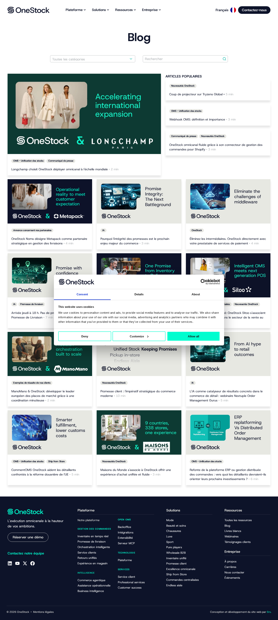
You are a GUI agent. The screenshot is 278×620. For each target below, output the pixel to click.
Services (124, 569)
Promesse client (176, 563)
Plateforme (125, 560)
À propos (230, 561)
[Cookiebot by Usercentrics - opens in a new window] (203, 282)
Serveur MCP (126, 543)
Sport (169, 542)
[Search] (224, 58)
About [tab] (196, 294)
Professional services (131, 582)
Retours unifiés (87, 558)
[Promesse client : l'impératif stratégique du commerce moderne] (139, 354)
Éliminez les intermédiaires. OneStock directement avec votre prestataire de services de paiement (228, 241)
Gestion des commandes (94, 528)
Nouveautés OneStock (183, 85)
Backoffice (124, 527)
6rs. (269, 612)
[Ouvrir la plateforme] (85, 10)
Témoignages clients (237, 542)
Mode (170, 520)
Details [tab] (139, 294)
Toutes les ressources (238, 520)
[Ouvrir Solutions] (108, 10)
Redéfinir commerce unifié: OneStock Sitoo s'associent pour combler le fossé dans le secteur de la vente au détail (228, 317)
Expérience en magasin (93, 563)
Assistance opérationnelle (94, 585)
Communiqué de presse (60, 160)
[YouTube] (17, 563)
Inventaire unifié (176, 558)
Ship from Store (56, 461)
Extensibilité (125, 538)
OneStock (197, 230)
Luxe (169, 536)
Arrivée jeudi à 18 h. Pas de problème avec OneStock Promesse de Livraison (48, 315)
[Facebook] (32, 563)
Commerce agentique (91, 580)
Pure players (174, 547)
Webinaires (231, 536)
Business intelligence (91, 591)
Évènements (232, 578)
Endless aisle (174, 585)
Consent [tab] (82, 294)
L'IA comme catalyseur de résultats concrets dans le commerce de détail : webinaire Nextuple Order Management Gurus (226, 395)
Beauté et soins (176, 526)
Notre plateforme (88, 520)
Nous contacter (234, 572)
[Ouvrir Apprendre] (135, 10)
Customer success (129, 588)
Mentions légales (43, 612)
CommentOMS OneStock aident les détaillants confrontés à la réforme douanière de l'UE (45, 472)
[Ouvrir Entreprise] (160, 10)
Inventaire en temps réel (93, 536)
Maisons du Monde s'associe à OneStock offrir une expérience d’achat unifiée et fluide (135, 472)
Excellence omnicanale (180, 569)
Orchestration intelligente (94, 547)
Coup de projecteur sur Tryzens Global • (201, 94)
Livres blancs (232, 531)
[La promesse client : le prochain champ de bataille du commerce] (139, 201)
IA (103, 230)
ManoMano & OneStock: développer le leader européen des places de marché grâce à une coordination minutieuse (43, 395)
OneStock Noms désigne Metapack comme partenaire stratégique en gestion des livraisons (49, 241)
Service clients (87, 552)
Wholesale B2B (176, 553)
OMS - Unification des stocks (28, 160)
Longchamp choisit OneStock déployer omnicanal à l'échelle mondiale (65, 169)
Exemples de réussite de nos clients (31, 382)
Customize (137, 336)
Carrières (230, 567)
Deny (84, 336)
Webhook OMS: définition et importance (202, 119)
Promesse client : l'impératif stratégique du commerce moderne (137, 393)
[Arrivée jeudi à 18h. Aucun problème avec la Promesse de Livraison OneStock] (50, 275)
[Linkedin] (10, 563)
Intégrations (125, 532)
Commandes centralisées (182, 580)
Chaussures (173, 531)
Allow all (193, 336)
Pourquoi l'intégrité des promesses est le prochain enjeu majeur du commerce (134, 241)
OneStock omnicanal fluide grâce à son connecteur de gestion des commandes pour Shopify (215, 147)
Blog (227, 526)
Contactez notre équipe (26, 553)
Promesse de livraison (31, 304)
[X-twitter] (25, 563)
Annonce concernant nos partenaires (32, 230)
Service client (126, 577)
